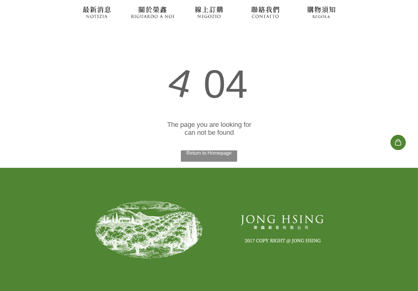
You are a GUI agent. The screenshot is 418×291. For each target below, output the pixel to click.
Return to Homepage (209, 153)
